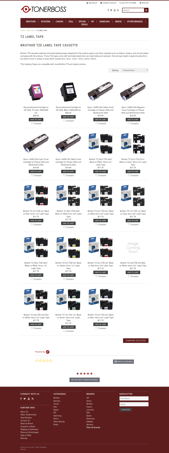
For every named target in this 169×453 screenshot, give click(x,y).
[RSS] (118, 10)
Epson (82, 21)
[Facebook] (108, 10)
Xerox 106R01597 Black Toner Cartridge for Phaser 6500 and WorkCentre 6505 (68, 162)
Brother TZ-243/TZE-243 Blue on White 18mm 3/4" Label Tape (132, 264)
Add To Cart (36, 120)
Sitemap (23, 438)
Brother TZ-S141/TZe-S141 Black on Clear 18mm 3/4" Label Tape (132, 162)
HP (92, 21)
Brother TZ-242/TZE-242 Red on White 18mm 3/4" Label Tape (36, 316)
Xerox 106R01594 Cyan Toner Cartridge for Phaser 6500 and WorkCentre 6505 (36, 162)
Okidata (89, 421)
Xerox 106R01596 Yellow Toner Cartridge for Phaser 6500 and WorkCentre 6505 (100, 110)
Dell (71, 21)
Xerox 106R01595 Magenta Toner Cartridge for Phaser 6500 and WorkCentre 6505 (133, 110)
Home (22, 30)
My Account (92, 3)
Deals (84, 24)
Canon (59, 21)
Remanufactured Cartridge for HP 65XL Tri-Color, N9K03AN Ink (36, 110)
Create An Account (109, 3)
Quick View (36, 99)
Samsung (104, 21)
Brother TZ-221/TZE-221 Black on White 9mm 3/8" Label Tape (101, 212)
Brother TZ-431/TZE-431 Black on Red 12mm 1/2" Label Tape (36, 212)
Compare (37, 123)
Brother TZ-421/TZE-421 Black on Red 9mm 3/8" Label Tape (101, 264)
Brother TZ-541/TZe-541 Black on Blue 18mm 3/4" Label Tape (101, 316)
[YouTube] (115, 10)
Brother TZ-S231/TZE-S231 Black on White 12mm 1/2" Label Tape (36, 265)
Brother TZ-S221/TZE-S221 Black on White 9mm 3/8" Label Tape (68, 214)
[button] (123, 362)
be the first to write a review (84, 380)
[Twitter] (111, 10)
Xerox (118, 21)
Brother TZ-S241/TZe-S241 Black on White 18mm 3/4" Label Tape (100, 162)
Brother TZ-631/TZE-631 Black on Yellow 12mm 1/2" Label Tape (68, 265)
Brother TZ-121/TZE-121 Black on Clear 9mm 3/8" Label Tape (133, 212)
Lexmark (90, 409)
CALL (128, 3)
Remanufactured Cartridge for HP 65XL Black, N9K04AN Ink (68, 108)
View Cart (145, 3)
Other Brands (135, 21)
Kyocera (45, 21)
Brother (31, 21)
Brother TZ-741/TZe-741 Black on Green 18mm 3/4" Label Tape (68, 317)
